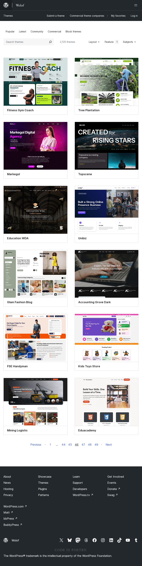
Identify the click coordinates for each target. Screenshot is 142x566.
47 (83, 444)
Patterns (43, 495)
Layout (93, 41)
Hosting (8, 489)
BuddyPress (12, 524)
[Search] (50, 41)
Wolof (15, 540)
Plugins (42, 489)
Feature (111, 41)
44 (63, 444)
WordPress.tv (83, 495)
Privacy (8, 495)
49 (96, 444)
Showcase (44, 476)
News (7, 482)
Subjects (128, 41)
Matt (8, 512)
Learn (76, 476)
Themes (8, 15)
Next (109, 444)
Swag (112, 495)
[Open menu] (136, 5)
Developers (80, 489)
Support (78, 482)
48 (90, 444)
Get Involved (115, 476)
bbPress (10, 518)
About (7, 476)
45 (70, 444)
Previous (35, 444)
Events (111, 482)
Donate (113, 489)
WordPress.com (15, 506)
